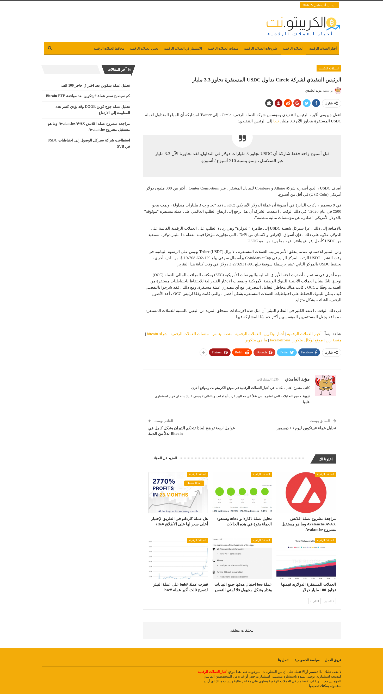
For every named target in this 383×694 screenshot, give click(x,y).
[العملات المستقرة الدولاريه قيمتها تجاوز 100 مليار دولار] (306, 558)
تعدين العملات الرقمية (144, 48)
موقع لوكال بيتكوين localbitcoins (296, 340)
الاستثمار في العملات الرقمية (183, 48)
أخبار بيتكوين (274, 334)
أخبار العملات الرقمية (323, 48)
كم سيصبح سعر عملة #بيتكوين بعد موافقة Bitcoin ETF (88, 96)
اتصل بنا (283, 660)
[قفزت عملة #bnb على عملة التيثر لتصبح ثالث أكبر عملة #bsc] (178, 558)
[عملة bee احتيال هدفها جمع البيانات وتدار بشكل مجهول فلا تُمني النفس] (242, 558)
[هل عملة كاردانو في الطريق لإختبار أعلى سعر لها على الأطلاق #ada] (178, 492)
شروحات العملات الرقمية (260, 48)
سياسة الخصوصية (307, 660)
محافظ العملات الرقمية (109, 48)
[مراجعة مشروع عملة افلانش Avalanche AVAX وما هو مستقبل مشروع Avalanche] (306, 492)
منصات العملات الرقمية (223, 48)
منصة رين (333, 340)
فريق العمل (333, 660)
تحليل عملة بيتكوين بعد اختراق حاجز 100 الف (95, 85)
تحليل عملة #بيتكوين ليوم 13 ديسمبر (306, 428)
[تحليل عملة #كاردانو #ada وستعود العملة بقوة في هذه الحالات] (242, 492)
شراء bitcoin (157, 334)
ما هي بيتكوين (255, 340)
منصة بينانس (222, 334)
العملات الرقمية (293, 48)
